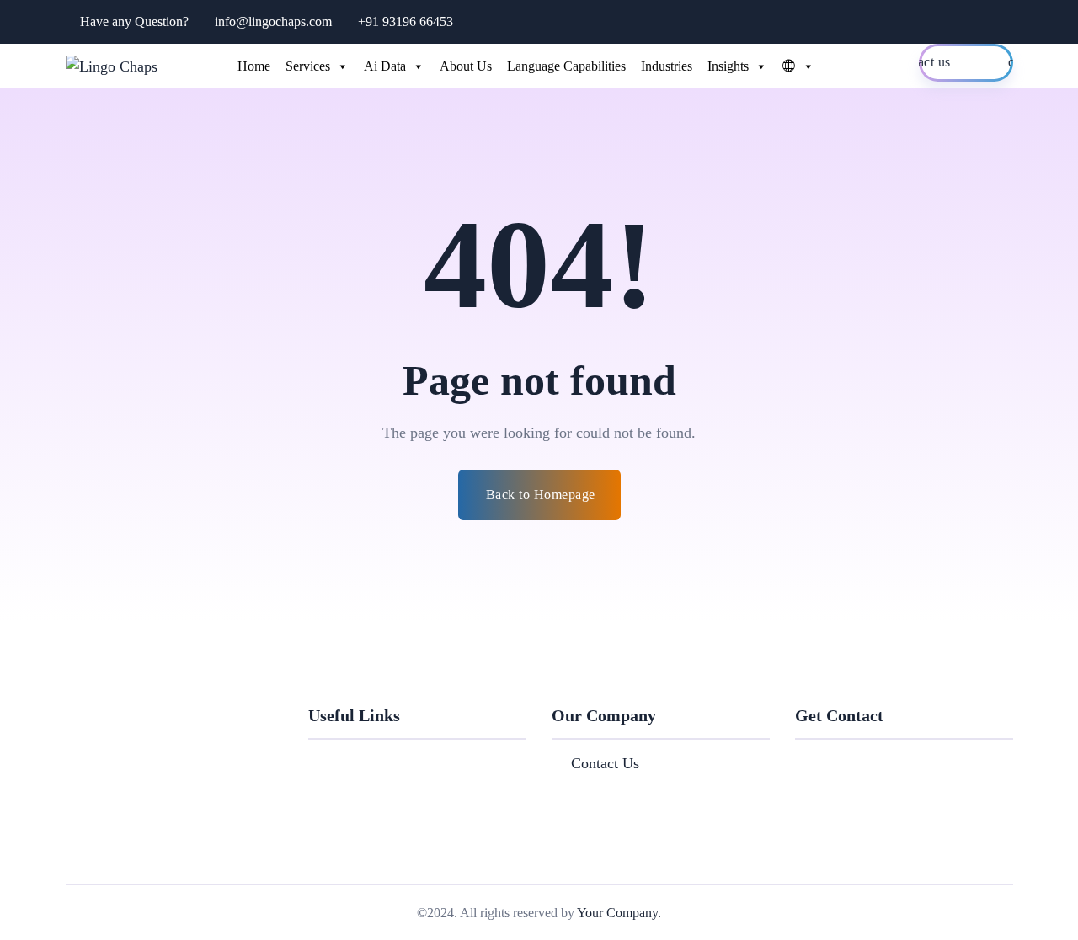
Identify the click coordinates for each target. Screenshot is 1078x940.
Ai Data (385, 66)
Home (253, 66)
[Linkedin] (858, 759)
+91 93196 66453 (405, 21)
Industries (666, 66)
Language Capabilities (566, 66)
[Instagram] (887, 759)
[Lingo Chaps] (111, 65)
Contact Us (605, 763)
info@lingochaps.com (273, 21)
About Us (466, 66)
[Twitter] (829, 759)
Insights (728, 66)
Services (308, 66)
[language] (794, 66)
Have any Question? (134, 21)
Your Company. (619, 912)
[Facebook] (801, 759)
